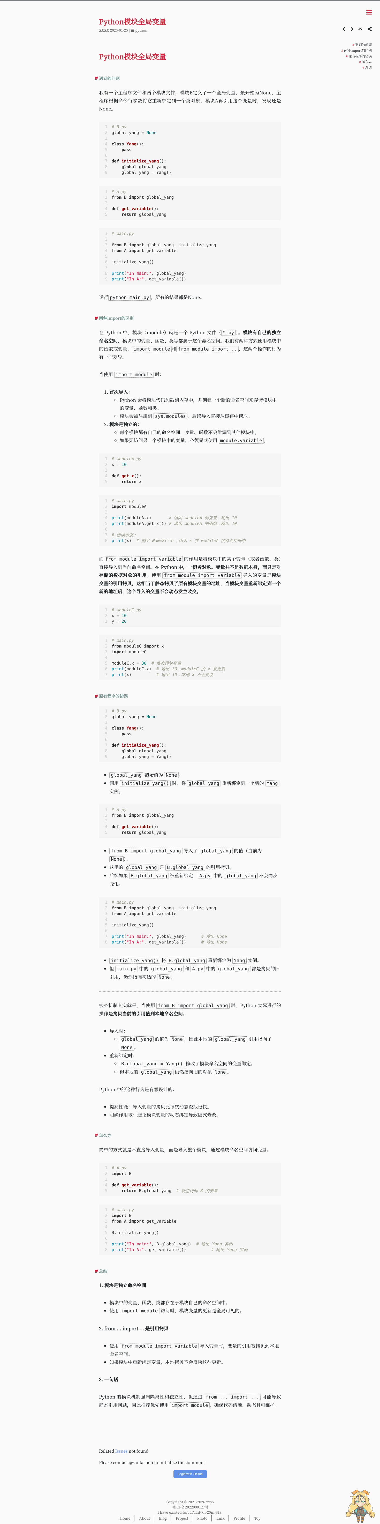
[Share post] (370, 29)
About (144, 1518)
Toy (257, 1518)
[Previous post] (344, 29)
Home (124, 1518)
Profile (239, 1518)
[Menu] (369, 12)
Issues (121, 1451)
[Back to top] (360, 29)
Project (182, 1518)
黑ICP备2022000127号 (190, 1507)
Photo (202, 1518)
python (141, 30)
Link (220, 1518)
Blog (163, 1518)
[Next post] (352, 29)
